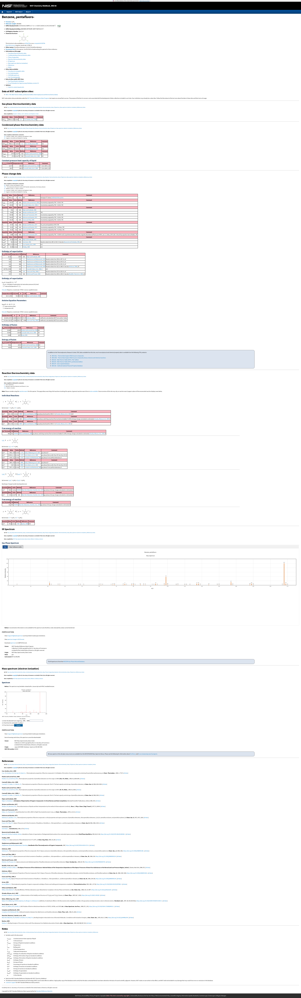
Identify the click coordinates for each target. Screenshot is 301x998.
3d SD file (42, 43)
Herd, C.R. (4, 906)
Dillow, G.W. (5, 890)
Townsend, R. (11, 812)
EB (24, 271)
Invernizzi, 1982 (27, 242)
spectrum (13, 643)
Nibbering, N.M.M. (13, 901)
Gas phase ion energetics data (16, 71)
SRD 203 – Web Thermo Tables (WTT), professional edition (67, 362)
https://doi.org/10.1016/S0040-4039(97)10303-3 (149, 901)
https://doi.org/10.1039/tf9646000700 (95, 862)
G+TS (22, 453)
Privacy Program (94, 996)
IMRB (21, 465)
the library (133, 754)
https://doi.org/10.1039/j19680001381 (133, 851)
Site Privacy (78, 996)
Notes (9, 67)
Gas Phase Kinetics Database (16, 81)
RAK (18, 524)
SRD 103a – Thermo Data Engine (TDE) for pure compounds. (68, 356)
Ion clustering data (13, 73)
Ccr (21, 119)
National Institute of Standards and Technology (14, 6)
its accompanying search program (147, 754)
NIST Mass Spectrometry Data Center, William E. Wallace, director (28, 539)
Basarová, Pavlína (7, 834)
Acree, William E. (6, 884)
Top (8, 107)
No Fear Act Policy (149, 996)
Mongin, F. (28, 901)
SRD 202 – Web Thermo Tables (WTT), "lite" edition (65, 360)
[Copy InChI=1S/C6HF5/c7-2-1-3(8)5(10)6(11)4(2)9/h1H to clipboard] (55, 26)
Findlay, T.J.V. (5, 840)
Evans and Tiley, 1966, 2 (33, 271)
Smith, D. (17, 906)
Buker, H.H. (5, 901)
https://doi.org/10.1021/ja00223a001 (101, 890)
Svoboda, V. (10, 801)
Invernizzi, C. (5, 828)
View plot (4, 290)
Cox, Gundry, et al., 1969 (30, 119)
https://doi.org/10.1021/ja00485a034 (118, 917)
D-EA (22, 457)
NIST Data (18, 12)
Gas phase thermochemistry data (17, 53)
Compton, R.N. (6, 912)
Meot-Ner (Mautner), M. (8, 917)
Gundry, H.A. (10, 773)
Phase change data (13, 57)
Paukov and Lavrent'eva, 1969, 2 (31, 202)
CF (3, 440)
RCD (5, 388)
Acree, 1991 (24, 335)
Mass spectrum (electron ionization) (18, 63)
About (28, 12)
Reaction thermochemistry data (17, 59)
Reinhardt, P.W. (14, 912)
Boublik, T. (4, 867)
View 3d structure (10, 45)
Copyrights (103, 996)
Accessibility (85, 996)
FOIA (156, 996)
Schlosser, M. (35, 901)
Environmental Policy (164, 996)
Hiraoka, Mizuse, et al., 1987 (63, 414)
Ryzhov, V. (4, 923)
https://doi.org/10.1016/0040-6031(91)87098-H (108, 884)
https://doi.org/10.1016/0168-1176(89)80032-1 (101, 906)
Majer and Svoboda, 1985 (29, 210)
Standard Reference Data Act (44, 991)
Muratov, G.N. (12, 806)
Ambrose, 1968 (73, 266)
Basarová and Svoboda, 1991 (72, 242)
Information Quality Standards (190, 996)
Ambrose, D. (5, 817)
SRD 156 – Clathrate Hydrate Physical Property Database (67, 366)
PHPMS (16, 433)
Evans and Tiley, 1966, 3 (32, 320)
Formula (8, 22)
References (11, 65)
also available (94, 391)
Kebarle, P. (11, 890)
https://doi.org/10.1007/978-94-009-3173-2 (77, 845)
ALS (5, 136)
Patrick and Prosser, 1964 (33, 274)
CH (3, 474)
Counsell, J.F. (5, 784)
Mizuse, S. (11, 895)
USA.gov (218, 996)
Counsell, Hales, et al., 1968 (32, 156)
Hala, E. (15, 867)
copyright (15, 110)
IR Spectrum (11, 61)
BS (4, 185)
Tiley (9, 878)
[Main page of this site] (2, 12)
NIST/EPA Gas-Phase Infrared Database (74, 661)
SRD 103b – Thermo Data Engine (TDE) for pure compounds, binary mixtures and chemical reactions (79, 358)
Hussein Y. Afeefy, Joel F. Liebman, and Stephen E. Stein (26, 114)
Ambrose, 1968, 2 (31, 318)
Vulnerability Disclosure (137, 996)
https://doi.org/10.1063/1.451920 (90, 895)
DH (4, 138)
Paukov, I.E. (5, 778)
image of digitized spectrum (15, 636)
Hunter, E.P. (24, 917)
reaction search (23, 391)
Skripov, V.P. (5, 806)
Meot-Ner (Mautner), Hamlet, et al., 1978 (32, 490)
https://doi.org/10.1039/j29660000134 (105, 856)
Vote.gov (223, 996)
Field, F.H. (30, 917)
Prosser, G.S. (12, 862)
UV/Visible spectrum (13, 75)
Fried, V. (10, 867)
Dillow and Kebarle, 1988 (30, 414)
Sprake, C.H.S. (13, 817)
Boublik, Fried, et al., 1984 (76, 274)
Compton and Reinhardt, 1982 (33, 457)
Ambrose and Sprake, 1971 (30, 217)
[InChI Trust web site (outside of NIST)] (59, 27)
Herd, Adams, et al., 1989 (31, 455)
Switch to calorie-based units (16, 87)
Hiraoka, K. (5, 895)
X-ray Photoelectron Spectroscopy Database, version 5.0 (23, 83)
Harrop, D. (17, 773)
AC (4, 188)
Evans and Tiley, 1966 (28, 220)
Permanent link (10, 49)
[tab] (5, 547)
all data (126, 773)
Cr (9, 518)
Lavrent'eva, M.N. (13, 778)
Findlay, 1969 (26, 247)
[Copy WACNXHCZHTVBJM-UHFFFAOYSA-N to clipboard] (43, 29)
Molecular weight (11, 24)
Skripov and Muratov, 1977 (30, 212)
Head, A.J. (23, 773)
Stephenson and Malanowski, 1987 (36, 259)
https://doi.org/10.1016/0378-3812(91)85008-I (112, 834)
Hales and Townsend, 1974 (30, 215)
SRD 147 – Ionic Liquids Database (60, 364)
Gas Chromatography (14, 77)
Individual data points (57, 197)
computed (37, 43)
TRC (5, 187)
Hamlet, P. (18, 917)
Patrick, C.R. (5, 862)
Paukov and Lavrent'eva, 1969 (33, 154)
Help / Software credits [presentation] (15, 547)
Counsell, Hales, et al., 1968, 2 (30, 205)
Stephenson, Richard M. (8, 845)
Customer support (11, 982)
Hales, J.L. (12, 784)
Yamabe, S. (17, 895)
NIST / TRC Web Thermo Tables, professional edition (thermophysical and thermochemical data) (32, 94)
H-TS (22, 467)
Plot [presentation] (5, 547)
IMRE (20, 414)
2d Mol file (27, 43)
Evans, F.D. (5, 823)
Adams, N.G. (11, 906)
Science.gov (211, 996)
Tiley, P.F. (10, 823)
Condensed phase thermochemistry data (19, 55)
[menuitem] (2, 12)
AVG (20, 197)
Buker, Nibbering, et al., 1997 (32, 453)
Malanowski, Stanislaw (21, 845)
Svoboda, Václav (16, 834)
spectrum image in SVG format (15, 639)
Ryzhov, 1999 (24, 524)
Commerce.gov (203, 996)
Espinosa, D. (22, 901)
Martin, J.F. (18, 784)
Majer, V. (4, 801)
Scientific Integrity (176, 996)
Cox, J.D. (4, 773)
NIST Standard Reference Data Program (38, 98)
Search (9, 12)
